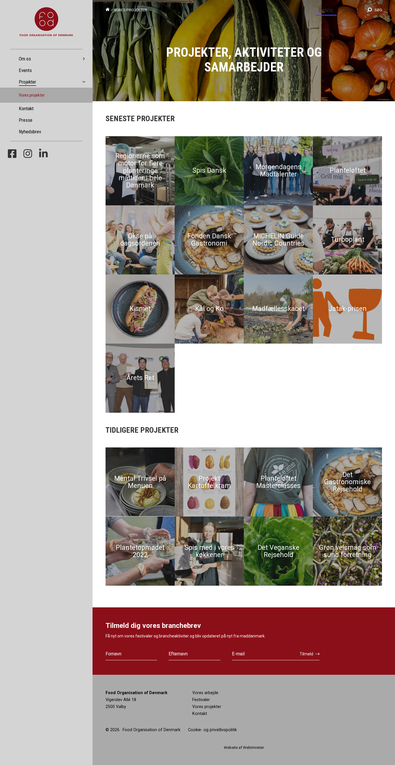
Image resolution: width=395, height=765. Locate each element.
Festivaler (201, 699)
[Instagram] (28, 155)
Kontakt (199, 713)
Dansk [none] (326, 11)
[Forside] (108, 10)
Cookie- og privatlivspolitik (212, 729)
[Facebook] (12, 155)
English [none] (349, 11)
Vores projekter (32, 95)
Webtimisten (253, 747)
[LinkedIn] (43, 155)
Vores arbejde (205, 692)
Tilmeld (306, 654)
